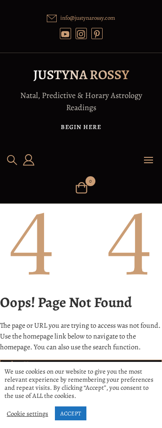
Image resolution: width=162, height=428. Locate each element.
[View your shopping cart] (81, 186)
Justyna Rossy (81, 75)
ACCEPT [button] (70, 413)
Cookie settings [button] (27, 414)
